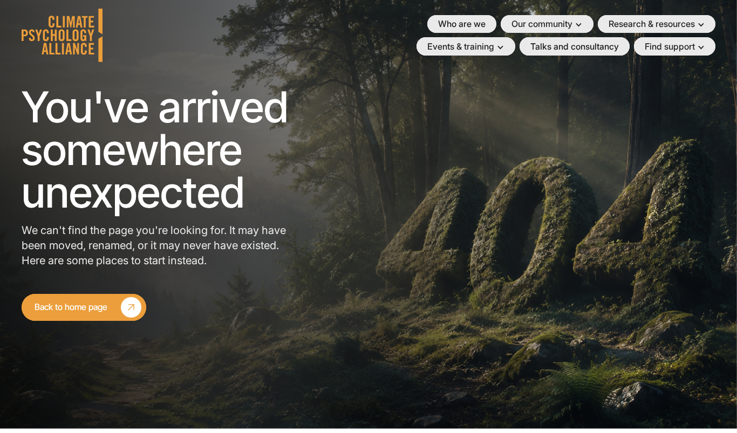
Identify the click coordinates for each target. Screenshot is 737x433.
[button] (547, 24)
